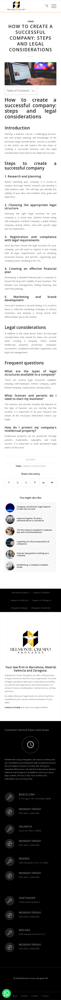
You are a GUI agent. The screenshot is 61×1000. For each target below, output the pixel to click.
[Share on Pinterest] (35, 482)
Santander (27, 898)
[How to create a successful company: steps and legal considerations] (30, 73)
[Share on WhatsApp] (26, 482)
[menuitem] (45, 6)
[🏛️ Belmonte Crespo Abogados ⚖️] (25, 6)
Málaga (24, 930)
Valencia (25, 826)
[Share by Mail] (52, 482)
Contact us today (12, 707)
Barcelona (27, 794)
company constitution (33, 466)
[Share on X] (17, 482)
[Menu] (52, 6)
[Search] (45, 6)
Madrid (24, 858)
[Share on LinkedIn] (43, 482)
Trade (30, 21)
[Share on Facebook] (9, 482)
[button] (6, 993)
